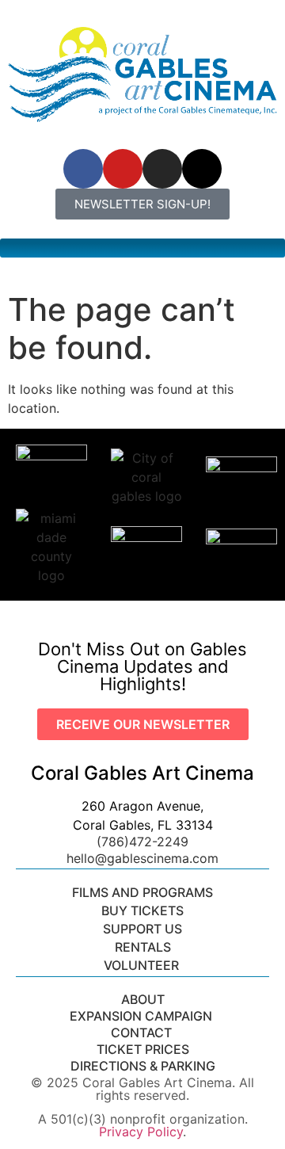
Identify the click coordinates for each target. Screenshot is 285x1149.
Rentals (143, 947)
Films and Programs (142, 892)
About (143, 999)
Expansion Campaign (142, 1016)
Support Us (142, 929)
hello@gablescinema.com (142, 858)
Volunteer (143, 965)
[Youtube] (122, 169)
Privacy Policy (141, 1131)
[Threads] (202, 169)
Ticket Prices (143, 1049)
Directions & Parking (142, 1066)
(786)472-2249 (142, 841)
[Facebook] (83, 169)
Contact (143, 1032)
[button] (142, 248)
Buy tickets (142, 910)
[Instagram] (162, 169)
